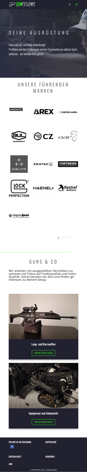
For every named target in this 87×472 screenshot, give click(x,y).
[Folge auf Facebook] (12, 446)
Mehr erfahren (43, 352)
